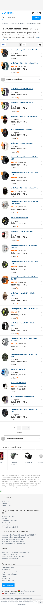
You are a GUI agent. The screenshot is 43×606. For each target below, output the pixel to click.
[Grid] (24, 44)
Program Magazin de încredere (12, 572)
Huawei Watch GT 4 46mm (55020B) (14, 541)
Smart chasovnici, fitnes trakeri (15, 593)
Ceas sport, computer (14, 463)
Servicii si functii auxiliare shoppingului (15, 552)
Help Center (6, 570)
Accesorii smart (7, 525)
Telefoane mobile (8, 516)
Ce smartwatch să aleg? (14, 79)
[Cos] (36, 12)
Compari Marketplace (9, 574)
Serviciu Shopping (8, 580)
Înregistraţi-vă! (8, 585)
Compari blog (6, 505)
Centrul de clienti (8, 568)
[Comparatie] (33, 12)
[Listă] (20, 44)
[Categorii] (29, 12)
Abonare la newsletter (9, 554)
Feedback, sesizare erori (10, 559)
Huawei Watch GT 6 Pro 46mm (12, 539)
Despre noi (5, 501)
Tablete (4, 519)
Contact (4, 503)
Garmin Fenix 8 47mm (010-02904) (13, 543)
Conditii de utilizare (25, 599)
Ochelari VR (28, 462)
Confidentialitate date (9, 599)
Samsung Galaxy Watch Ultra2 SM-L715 (15, 537)
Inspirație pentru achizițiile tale (13, 557)
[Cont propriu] (40, 12)
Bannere (5, 576)
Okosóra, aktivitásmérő (28, 591)
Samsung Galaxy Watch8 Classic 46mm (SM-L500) (19, 535)
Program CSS (6, 578)
